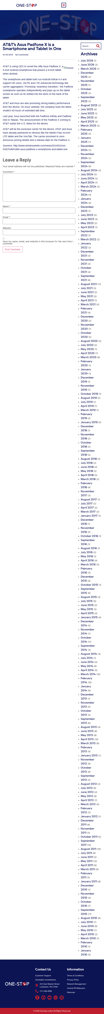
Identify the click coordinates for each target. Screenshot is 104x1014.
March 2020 (88, 357)
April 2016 (87, 560)
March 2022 (88, 239)
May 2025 (87, 117)
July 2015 (87, 601)
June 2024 (87, 178)
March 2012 (88, 804)
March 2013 (88, 743)
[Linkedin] (62, 997)
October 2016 (89, 536)
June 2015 (87, 605)
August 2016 (89, 548)
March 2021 (88, 304)
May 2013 (87, 735)
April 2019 (87, 406)
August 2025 (89, 105)
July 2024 (87, 174)
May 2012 (87, 796)
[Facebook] (43, 997)
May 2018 (87, 471)
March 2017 (88, 512)
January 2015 (89, 617)
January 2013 (89, 755)
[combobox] (88, 46)
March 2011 (88, 869)
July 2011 (86, 853)
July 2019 (87, 402)
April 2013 (87, 739)
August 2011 (88, 849)
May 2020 (87, 349)
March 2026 (88, 69)
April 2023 (87, 227)
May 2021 (87, 296)
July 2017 (87, 503)
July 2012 (87, 788)
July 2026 (87, 60)
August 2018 (89, 459)
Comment (8, 172)
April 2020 (88, 353)
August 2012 (89, 784)
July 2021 (87, 288)
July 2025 (87, 109)
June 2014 (87, 662)
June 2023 (87, 219)
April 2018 (87, 475)
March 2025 (88, 125)
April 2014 (87, 670)
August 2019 (89, 398)
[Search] (98, 46)
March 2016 (88, 564)
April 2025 (87, 121)
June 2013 (87, 731)
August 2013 (89, 727)
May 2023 (87, 223)
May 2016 (87, 556)
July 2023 (87, 215)
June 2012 (87, 792)
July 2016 (87, 552)
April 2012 (87, 800)
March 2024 (88, 186)
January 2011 (89, 881)
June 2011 (87, 857)
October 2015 (89, 585)
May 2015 (87, 609)
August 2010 (89, 918)
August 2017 (89, 499)
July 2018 (87, 463)
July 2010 (87, 922)
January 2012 (89, 816)
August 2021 (89, 284)
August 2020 (89, 341)
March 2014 (88, 674)
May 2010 (87, 930)
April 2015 (87, 613)
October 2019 (89, 394)
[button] (63, 5)
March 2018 (88, 479)
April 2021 (87, 300)
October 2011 (89, 837)
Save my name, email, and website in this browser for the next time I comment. (38, 242)
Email (6, 217)
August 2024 (89, 170)
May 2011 (86, 861)
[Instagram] (55, 997)
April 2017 (87, 507)
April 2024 (87, 182)
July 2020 (87, 345)
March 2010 (88, 938)
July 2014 (87, 658)
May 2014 (87, 666)
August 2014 (89, 654)
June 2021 (87, 292)
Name (6, 206)
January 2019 (89, 422)
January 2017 (89, 516)
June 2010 (87, 926)
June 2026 (87, 65)
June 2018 (87, 467)
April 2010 (87, 934)
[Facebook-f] (37, 997)
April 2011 (87, 865)
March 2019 (88, 410)
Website (7, 228)
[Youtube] (49, 997)
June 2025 (87, 113)
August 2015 (89, 597)
